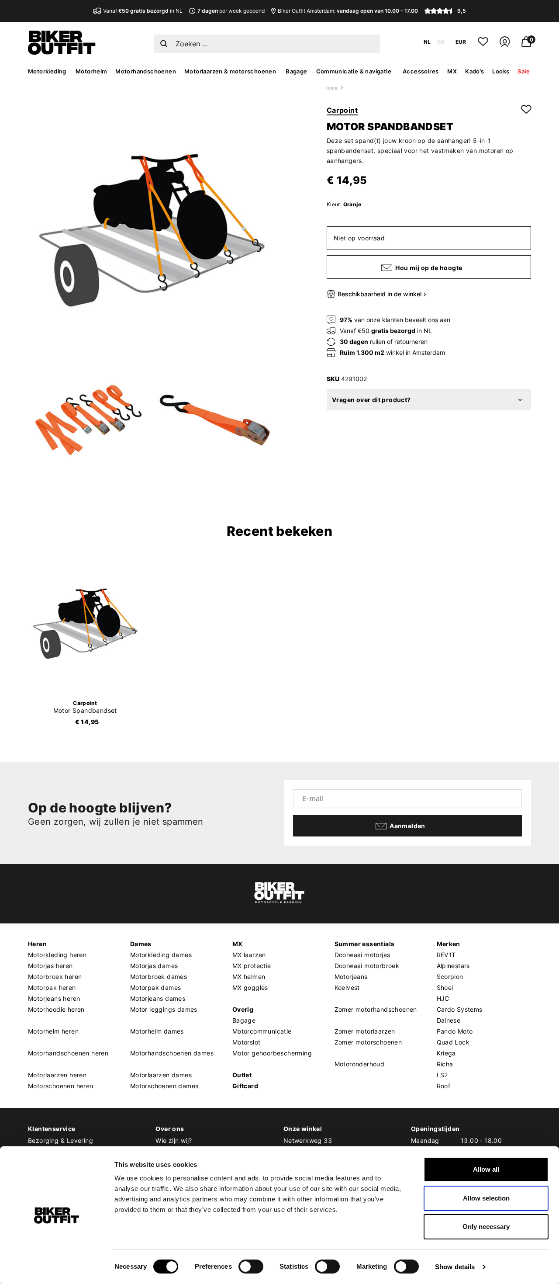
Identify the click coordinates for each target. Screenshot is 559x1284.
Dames (141, 943)
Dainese (449, 1020)
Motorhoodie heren (56, 1009)
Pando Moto (455, 1031)
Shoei (445, 987)
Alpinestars (453, 965)
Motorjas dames (154, 965)
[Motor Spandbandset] (85, 624)
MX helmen (249, 976)
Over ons (169, 1128)
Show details (455, 1266)
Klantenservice (52, 1128)
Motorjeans (351, 976)
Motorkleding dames (161, 954)
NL (427, 41)
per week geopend (231, 10)
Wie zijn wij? (173, 1140)
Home (331, 87)
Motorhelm (91, 71)
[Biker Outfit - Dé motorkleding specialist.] (62, 52)
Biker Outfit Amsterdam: (348, 10)
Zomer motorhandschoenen (376, 1009)
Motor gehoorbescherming (272, 1053)
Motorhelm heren (53, 1031)
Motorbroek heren (55, 976)
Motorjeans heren (54, 998)
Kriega (446, 1053)
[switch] (250, 1267)
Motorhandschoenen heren (68, 1053)
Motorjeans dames (157, 998)
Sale (524, 71)
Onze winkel (302, 1128)
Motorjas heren (50, 965)
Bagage (296, 71)
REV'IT (446, 954)
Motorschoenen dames (164, 1086)
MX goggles (250, 987)
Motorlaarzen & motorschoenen (230, 71)
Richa (445, 1064)
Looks (500, 71)
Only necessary (486, 1226)
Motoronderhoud (360, 1064)
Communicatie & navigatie (354, 71)
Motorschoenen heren (60, 1086)
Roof (444, 1086)
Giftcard (245, 1086)
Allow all (486, 1169)
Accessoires (420, 71)
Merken (448, 943)
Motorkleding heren (57, 954)
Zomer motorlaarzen (365, 1031)
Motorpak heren (52, 987)
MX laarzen (249, 954)
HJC (443, 998)
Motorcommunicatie (262, 1031)
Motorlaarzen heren (57, 1075)
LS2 (442, 1075)
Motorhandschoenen (145, 71)
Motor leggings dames (163, 1009)
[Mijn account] (505, 45)
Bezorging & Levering (60, 1140)
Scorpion (450, 976)
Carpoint (342, 110)
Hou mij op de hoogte (428, 268)
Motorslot (246, 1042)
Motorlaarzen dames (161, 1075)
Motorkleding (47, 71)
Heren (37, 943)
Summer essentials (365, 943)
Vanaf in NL (143, 10)
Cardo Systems (460, 1009)
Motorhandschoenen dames (172, 1053)
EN (440, 41)
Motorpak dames (155, 987)
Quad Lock (453, 1042)
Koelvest (347, 987)
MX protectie (251, 965)
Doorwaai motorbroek (367, 965)
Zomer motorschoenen (368, 1042)
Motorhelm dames (157, 1031)
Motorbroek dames (158, 976)
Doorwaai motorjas (362, 954)
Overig (242, 1009)
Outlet (242, 1075)
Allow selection (486, 1198)
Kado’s (474, 71)
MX (452, 71)
